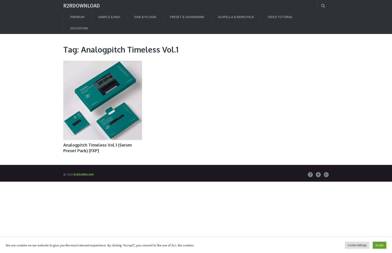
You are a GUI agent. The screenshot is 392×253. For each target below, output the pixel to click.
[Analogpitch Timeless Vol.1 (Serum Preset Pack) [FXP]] (102, 100)
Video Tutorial (280, 17)
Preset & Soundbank (187, 17)
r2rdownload (81, 5)
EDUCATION (79, 28)
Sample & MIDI (109, 17)
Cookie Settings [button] (357, 245)
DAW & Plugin (145, 17)
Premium (77, 17)
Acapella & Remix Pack (236, 17)
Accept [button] (379, 245)
